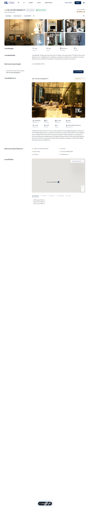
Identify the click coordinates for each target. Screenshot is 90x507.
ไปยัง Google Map (76, 161)
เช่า (24, 3)
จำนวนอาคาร (35, 127)
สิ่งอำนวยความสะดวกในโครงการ (13, 149)
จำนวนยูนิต (46, 122)
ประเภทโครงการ (36, 122)
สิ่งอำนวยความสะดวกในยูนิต (12, 64)
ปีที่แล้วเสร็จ (68, 122)
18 (76, 48)
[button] (58, 182)
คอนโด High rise (17, 16)
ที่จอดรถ (57, 127)
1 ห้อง (36, 48)
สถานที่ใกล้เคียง (8, 160)
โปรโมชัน (31, 3)
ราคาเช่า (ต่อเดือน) (81, 10)
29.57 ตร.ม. (65, 48)
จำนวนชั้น (46, 127)
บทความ (39, 3)
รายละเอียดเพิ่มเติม (9, 55)
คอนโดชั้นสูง (8, 16)
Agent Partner (48, 3)
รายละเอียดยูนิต (8, 49)
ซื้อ (18, 3)
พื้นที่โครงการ (57, 122)
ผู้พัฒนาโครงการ (69, 127)
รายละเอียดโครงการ (10, 78)
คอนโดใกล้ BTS (27, 16)
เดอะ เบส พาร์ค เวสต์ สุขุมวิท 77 (40, 79)
